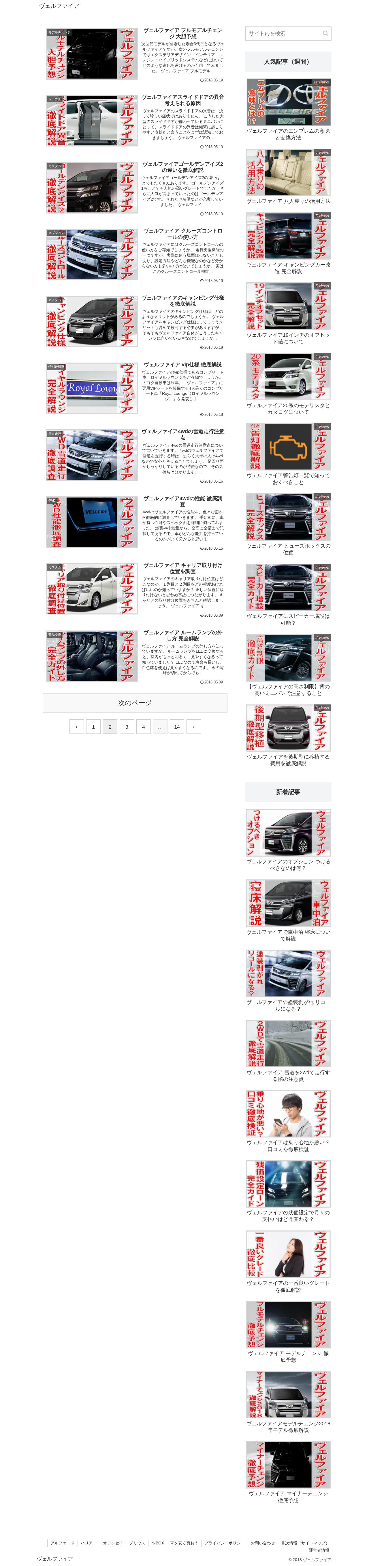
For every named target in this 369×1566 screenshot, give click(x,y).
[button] (326, 33)
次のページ (135, 702)
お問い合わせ (263, 1543)
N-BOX (157, 1543)
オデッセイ (113, 1543)
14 (177, 727)
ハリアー (89, 1543)
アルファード (62, 1543)
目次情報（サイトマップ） (305, 1543)
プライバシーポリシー (224, 1543)
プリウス (137, 1543)
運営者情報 (319, 1550)
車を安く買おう (184, 1543)
